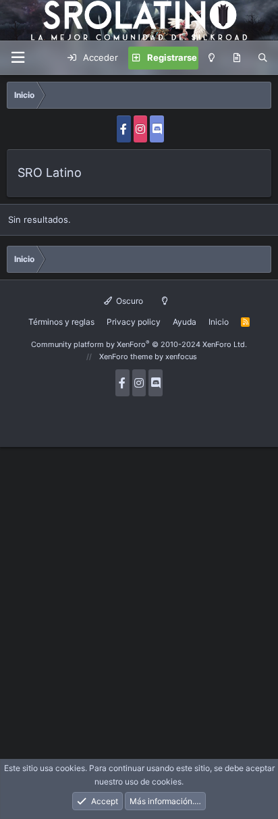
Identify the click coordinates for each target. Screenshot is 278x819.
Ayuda (184, 322)
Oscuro (128, 301)
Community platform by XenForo (139, 344)
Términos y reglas (61, 322)
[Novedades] (236, 58)
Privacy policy (134, 322)
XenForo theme (125, 356)
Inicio (218, 322)
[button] (17, 58)
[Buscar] (262, 58)
